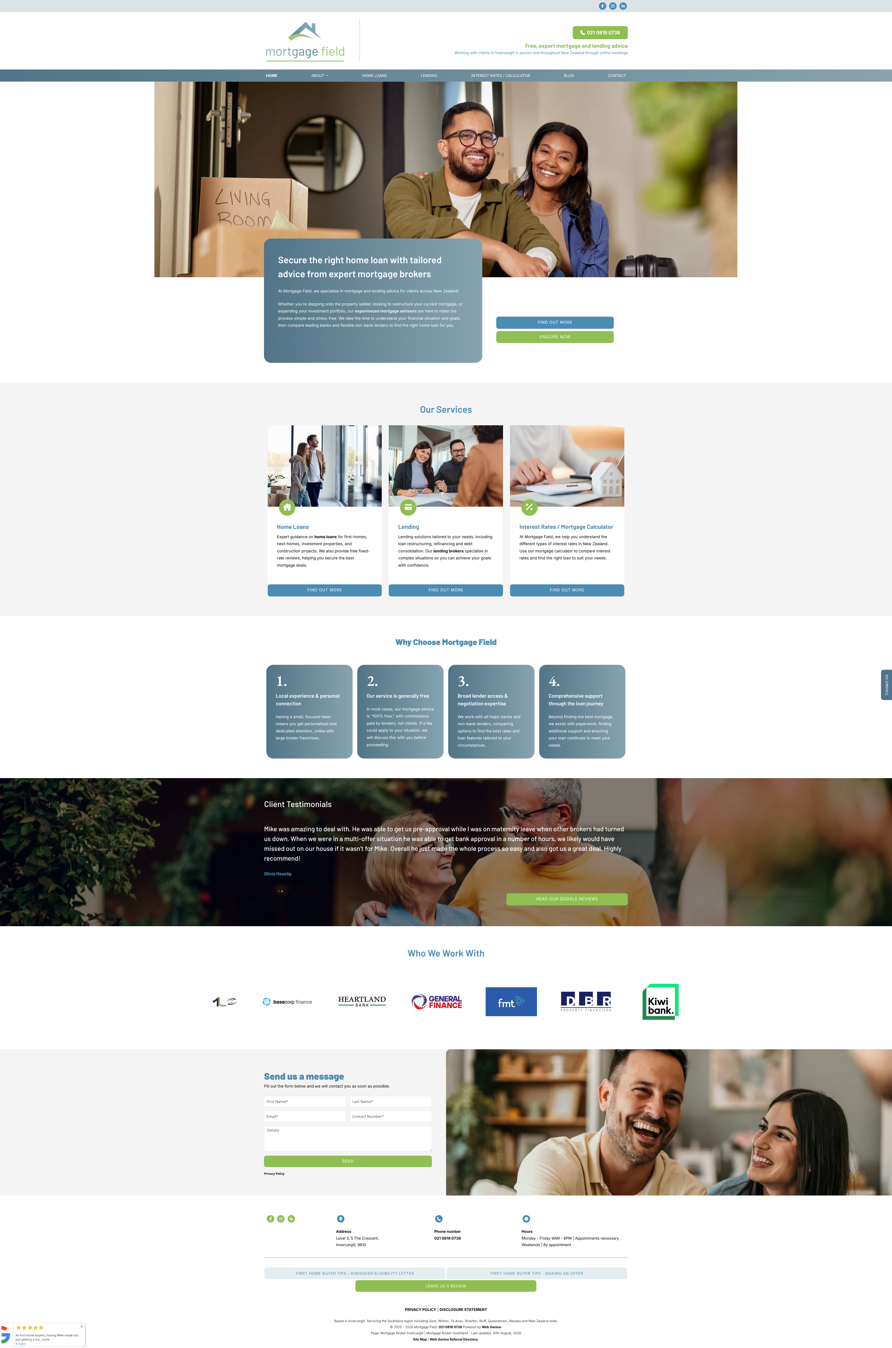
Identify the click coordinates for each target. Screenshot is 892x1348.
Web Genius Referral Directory (454, 1339)
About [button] (317, 75)
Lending (429, 75)
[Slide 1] (279, 891)
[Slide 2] (282, 891)
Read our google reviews (567, 899)
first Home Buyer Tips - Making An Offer (537, 1273)
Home (271, 75)
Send (348, 1161)
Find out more (555, 322)
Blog (569, 75)
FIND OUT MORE (324, 590)
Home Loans (374, 75)
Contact (617, 75)
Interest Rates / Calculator (500, 75)
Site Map (420, 1339)
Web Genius (491, 1327)
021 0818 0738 (603, 32)
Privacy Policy (274, 1173)
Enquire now (555, 337)
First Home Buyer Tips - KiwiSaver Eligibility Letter (355, 1273)
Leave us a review (446, 1286)
